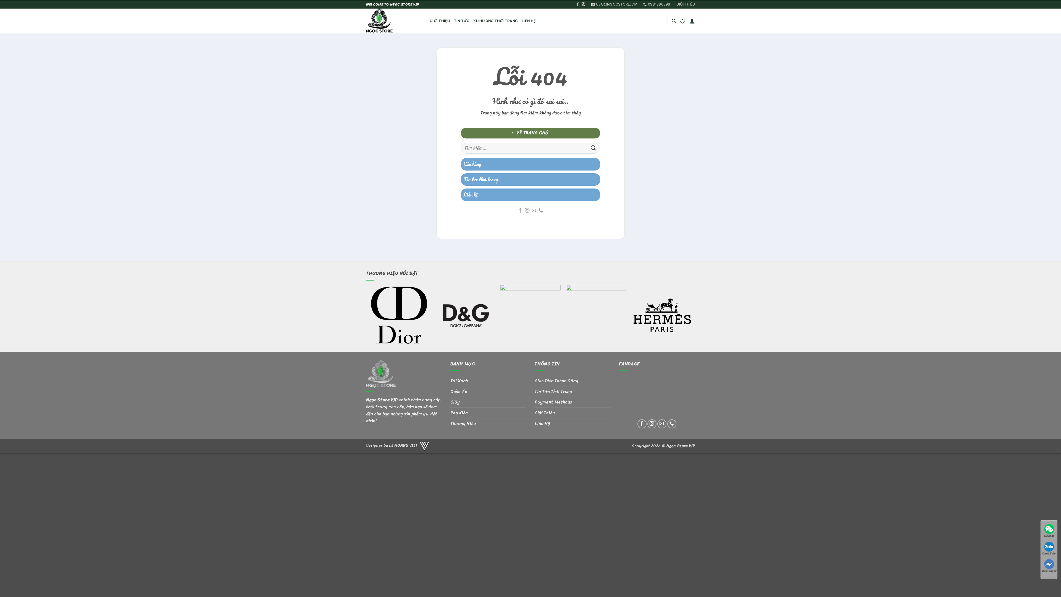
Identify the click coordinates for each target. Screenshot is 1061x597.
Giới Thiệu (545, 413)
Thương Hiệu (463, 424)
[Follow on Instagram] (583, 4)
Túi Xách (459, 381)
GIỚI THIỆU (685, 4)
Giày (454, 402)
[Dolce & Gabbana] (465, 315)
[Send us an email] (534, 210)
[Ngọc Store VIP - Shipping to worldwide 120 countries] (393, 21)
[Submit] (593, 148)
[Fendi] (530, 315)
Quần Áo (458, 391)
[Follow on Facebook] (577, 4)
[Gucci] (596, 315)
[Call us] (541, 210)
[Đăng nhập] (692, 21)
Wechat (1049, 535)
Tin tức (462, 21)
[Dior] (399, 315)
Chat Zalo (1049, 553)
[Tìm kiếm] (674, 21)
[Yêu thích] (682, 21)
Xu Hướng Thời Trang (495, 21)
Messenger (1049, 571)
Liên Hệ (529, 21)
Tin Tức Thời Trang (553, 391)
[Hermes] (662, 315)
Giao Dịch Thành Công (556, 381)
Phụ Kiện (459, 413)
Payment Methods (553, 402)
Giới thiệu (440, 21)
